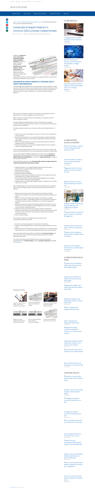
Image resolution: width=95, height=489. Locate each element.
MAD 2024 (66, 13)
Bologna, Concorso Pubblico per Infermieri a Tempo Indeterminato (19, 321)
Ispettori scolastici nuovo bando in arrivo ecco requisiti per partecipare (19, 304)
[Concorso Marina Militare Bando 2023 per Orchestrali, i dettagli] (35, 313)
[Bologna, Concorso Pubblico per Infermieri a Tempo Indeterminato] (20, 313)
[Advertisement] (35, 45)
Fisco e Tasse (27, 13)
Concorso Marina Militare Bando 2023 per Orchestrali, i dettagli (34, 321)
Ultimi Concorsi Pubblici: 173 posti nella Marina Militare (34, 304)
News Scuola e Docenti (40, 13)
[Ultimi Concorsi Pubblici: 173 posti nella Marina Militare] (35, 296)
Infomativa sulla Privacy (26, 1)
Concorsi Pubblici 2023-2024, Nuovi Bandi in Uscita (29, 22)
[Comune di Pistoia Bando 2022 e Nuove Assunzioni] (50, 313)
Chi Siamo (12, 1)
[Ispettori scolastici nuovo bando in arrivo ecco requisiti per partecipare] (20, 297)
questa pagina (17, 242)
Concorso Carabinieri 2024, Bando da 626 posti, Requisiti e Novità (50, 304)
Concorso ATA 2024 (54, 13)
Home (14, 22)
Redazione (18, 1)
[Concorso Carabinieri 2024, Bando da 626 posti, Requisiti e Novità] (50, 297)
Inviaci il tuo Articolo (37, 1)
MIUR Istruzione (18, 7)
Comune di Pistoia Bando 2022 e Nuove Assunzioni (50, 320)
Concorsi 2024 (16, 13)
